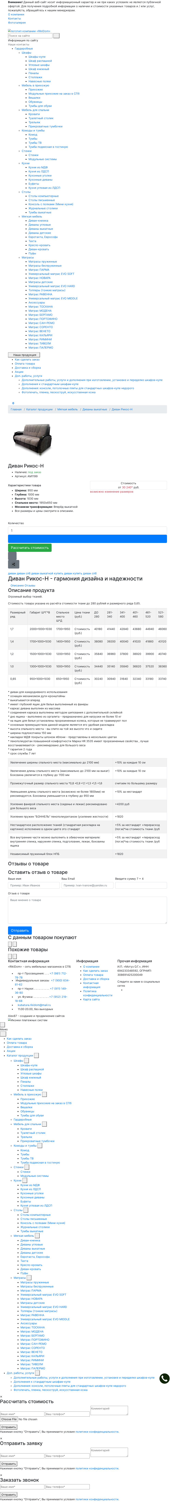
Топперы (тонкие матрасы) (47, 290)
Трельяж (34, 122)
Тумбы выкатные (40, 212)
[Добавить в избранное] (12, 556)
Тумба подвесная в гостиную (48, 146)
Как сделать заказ (95, 970)
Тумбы (33, 138)
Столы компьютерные (44, 196)
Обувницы (35, 101)
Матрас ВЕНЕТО (39, 331)
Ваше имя (14, 878)
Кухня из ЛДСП (39, 171)
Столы (26, 192)
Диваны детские (40, 233)
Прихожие (36, 89)
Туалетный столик (41, 118)
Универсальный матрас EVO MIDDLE (53, 298)
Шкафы (27, 52)
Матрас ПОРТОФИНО (43, 319)
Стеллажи (35, 77)
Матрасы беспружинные (45, 265)
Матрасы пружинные (43, 261)
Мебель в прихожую (36, 85)
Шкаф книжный (39, 69)
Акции (11, 1051)
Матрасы (28, 257)
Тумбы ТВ (35, 142)
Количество (16, 523)
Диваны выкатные (41, 228)
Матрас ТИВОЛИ (40, 343)
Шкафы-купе (37, 56)
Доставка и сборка (96, 979)
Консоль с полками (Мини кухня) (51, 204)
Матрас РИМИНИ (40, 339)
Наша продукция (24, 355)
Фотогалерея (17, 22)
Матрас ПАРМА (39, 269)
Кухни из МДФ (38, 167)
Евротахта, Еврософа (43, 237)
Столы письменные (42, 200)
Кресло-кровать (39, 245)
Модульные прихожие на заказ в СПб (54, 93)
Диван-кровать (39, 249)
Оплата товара (93, 974)
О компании (16, 14)
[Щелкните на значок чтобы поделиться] (13, 564)
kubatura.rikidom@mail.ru (34, 1005)
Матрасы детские (41, 282)
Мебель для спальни (36, 110)
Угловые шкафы (39, 65)
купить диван (63, 573)
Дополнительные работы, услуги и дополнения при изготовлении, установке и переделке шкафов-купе (92, 380)
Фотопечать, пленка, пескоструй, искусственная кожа (59, 392)
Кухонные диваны (40, 179)
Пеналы (34, 73)
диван (12, 573)
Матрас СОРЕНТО (41, 327)
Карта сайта (91, 999)
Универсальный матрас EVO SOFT (51, 273)
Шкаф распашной (40, 60)
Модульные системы (43, 159)
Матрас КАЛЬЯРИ (40, 335)
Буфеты (34, 183)
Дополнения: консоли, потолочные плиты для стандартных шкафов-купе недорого (78, 388)
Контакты (14, 18)
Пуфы (32, 253)
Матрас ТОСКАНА (41, 306)
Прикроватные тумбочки (46, 126)
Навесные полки (40, 81)
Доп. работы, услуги (20, 1373)
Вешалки (34, 97)
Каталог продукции (20, 1055)
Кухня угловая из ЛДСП (44, 187)
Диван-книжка (38, 220)
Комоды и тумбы (33, 130)
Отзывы (30, 585)
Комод (33, 134)
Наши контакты (18, 44)
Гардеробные (24, 48)
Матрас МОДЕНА (40, 310)
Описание (17, 585)
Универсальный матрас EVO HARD (52, 286)
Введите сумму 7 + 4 (129, 878)
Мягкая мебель (32, 216)
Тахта (32, 241)
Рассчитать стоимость (30, 548)
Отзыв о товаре (19, 893)
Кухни (26, 163)
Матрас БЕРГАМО (40, 314)
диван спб (23, 573)
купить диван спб (85, 573)
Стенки (27, 151)
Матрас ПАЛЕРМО (41, 347)
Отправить (8, 1427)
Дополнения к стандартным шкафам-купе (50, 384)
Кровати (34, 114)
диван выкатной (42, 573)
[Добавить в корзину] (87, 539)
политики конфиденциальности (97, 1431)
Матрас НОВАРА (40, 278)
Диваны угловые (40, 224)
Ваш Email (68, 878)
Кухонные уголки (40, 175)
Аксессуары (37, 302)
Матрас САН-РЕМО (42, 323)
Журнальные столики (43, 208)
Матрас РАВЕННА (40, 294)
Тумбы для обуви (40, 106)
